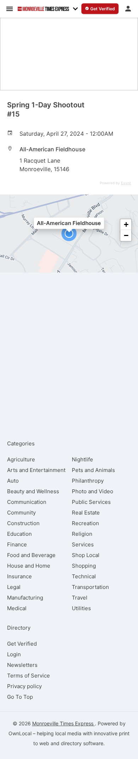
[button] (69, 233)
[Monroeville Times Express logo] (43, 9)
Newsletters (22, 665)
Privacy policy (24, 686)
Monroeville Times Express (63, 723)
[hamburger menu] (9, 8)
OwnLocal (19, 733)
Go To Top (20, 696)
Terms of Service (28, 675)
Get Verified (22, 643)
